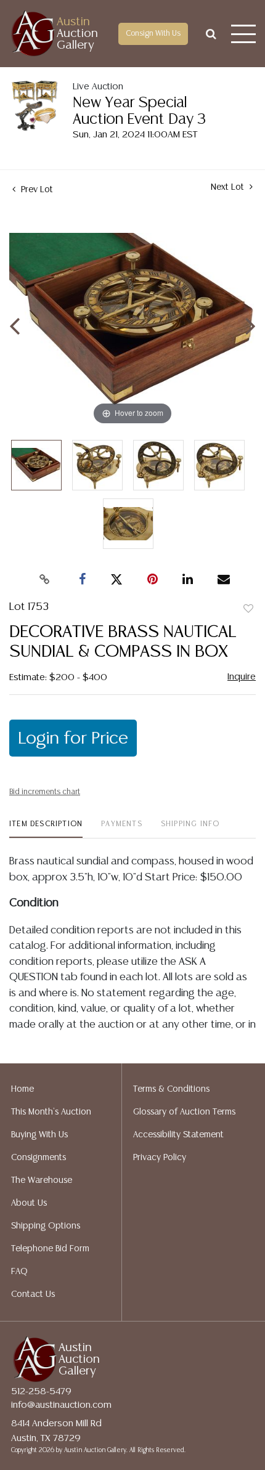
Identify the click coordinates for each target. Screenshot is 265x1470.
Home (22, 1089)
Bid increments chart (44, 792)
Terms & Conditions (171, 1089)
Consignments (38, 1157)
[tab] (46, 829)
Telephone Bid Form (50, 1249)
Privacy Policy (159, 1157)
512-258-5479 (41, 1391)
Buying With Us (39, 1135)
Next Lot (229, 187)
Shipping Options (45, 1226)
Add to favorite (248, 609)
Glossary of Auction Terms (184, 1112)
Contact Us (33, 1294)
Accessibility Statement (178, 1135)
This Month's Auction (51, 1112)
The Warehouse (41, 1180)
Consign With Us (153, 33)
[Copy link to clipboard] (45, 579)
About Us (29, 1203)
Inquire (241, 676)
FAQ (19, 1271)
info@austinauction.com (61, 1405)
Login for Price (73, 738)
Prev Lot (35, 189)
